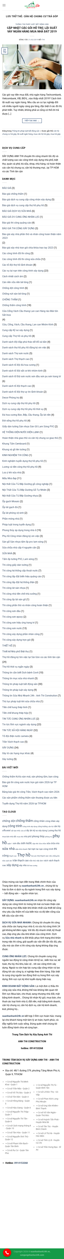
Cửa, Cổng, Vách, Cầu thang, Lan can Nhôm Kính (27, 324)
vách (46, 860)
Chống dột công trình (13, 288)
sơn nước (26, 843)
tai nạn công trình (44, 849)
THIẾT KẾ (7, 645)
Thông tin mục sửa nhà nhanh (18, 678)
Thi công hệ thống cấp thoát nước (20, 570)
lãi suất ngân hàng (25, 134)
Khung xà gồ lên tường (14, 449)
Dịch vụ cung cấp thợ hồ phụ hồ (19, 403)
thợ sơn (34, 856)
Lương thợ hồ (54, 830)
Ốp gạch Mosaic (10, 501)
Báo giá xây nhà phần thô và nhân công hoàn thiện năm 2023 (31, 236)
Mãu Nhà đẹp (9, 478)
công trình (15, 826)
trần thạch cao (21, 860)
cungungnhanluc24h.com (32, 1255)
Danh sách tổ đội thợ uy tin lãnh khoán (22, 391)
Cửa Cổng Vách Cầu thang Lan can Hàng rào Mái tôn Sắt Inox (30, 313)
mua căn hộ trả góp (41, 134)
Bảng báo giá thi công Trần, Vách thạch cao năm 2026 (30, 791)
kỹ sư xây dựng (40, 830)
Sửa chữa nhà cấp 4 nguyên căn (19, 547)
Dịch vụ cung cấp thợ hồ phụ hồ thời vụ (22, 409)
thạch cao (13, 856)
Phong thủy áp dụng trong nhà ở (19, 530)
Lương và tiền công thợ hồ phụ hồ (20, 466)
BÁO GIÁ (6, 188)
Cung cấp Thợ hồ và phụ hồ (16, 336)
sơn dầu (16, 843)
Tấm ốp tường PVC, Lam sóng (18, 559)
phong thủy (38, 836)
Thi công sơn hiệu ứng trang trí (18, 622)
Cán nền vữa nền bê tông (15, 282)
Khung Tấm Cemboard (14, 443)
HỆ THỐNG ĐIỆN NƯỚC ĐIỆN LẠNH (20, 432)
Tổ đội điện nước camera (15, 736)
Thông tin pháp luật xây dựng (17, 689)
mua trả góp (55, 134)
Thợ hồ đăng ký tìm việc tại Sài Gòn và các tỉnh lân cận (31, 657)
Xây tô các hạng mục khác (16, 753)
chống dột (8, 821)
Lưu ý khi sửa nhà (11, 472)
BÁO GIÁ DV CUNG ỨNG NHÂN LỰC (20, 216)
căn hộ (50, 827)
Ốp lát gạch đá (10, 507)
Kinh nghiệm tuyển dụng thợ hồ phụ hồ (22, 461)
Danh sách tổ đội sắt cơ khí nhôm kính (22, 370)
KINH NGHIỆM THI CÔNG (15, 455)
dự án (29, 830)
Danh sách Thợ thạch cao (15, 359)
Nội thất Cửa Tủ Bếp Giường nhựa (20, 495)
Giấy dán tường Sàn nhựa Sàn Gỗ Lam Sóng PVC (28, 426)
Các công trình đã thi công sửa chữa (21, 259)
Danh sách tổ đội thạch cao (16, 386)
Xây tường (7, 759)
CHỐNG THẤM (10, 299)
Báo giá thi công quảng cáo (16, 222)
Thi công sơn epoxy (12, 616)
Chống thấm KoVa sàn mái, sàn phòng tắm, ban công (30, 776)
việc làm (39, 861)
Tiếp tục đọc (32, 121)
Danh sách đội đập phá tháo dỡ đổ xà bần (24, 341)
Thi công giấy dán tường (15, 564)
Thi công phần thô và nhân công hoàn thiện (25, 605)
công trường (43, 826)
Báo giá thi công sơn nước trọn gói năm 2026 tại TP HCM (29, 784)
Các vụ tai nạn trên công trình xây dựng (22, 270)
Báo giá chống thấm (13, 193)
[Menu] (4, 5)
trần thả (32, 861)
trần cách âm (7, 861)
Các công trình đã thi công (16, 253)
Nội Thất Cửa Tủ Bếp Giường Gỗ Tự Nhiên (24, 489)
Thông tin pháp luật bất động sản (32, 24)
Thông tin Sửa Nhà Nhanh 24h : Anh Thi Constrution (29, 695)
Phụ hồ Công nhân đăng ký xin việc (20, 536)
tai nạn (31, 849)
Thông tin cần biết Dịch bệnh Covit (20, 672)
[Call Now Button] (7, 1253)
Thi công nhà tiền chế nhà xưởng (19, 593)
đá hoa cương (32, 866)
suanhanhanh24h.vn (26, 900)
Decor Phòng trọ (10, 397)
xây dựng (12, 865)
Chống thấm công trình (14, 305)
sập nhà (35, 844)
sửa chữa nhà (53, 843)
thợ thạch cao (42, 856)
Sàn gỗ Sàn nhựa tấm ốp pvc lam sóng (22, 541)
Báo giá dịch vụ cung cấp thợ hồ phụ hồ (23, 205)
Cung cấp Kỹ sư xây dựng (15, 330)
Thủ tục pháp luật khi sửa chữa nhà (21, 701)
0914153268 (21, 1163)
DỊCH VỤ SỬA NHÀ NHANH (16, 922)
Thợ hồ (24, 855)
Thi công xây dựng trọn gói (16, 639)
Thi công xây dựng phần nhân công (21, 634)
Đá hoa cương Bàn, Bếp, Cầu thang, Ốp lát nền (26, 414)
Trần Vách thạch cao (13, 741)
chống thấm (24, 821)
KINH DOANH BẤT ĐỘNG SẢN (18, 986)
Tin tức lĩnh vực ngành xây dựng (19, 724)
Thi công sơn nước (12, 628)
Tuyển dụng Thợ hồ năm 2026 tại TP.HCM (24, 803)
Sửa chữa (42, 844)
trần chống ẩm (54, 856)
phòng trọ (48, 837)
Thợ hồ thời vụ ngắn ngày (15, 666)
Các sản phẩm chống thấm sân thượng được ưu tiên (29, 797)
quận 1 (9, 844)
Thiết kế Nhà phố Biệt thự (15, 651)
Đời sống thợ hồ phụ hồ (14, 420)
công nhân (39, 821)
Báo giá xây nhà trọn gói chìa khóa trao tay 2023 (27, 247)
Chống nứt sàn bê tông (14, 293)
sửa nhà (8, 849)
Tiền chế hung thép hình (15, 707)
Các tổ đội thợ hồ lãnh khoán (17, 264)
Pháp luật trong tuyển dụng (16, 524)
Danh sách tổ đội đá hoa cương (19, 364)
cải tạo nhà (15, 831)
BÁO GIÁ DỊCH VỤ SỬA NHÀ (16, 211)
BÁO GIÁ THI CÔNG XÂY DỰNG (18, 228)
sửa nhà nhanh (21, 849)
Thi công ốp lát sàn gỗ (14, 599)
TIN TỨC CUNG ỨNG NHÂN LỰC (19, 718)
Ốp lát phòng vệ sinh (13, 512)
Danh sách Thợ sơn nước (15, 353)
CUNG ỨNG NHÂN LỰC (14, 956)
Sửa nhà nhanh (13, 937)
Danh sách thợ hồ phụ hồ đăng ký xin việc (24, 347)
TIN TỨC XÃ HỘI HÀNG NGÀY (17, 730)
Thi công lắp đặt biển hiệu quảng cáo (21, 576)
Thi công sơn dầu (11, 611)
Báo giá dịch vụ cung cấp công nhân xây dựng (26, 199)
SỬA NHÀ (7, 553)
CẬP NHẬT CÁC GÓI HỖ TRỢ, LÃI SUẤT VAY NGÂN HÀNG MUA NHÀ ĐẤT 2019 (32, 29)
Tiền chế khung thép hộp (15, 713)
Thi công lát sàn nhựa (13, 588)
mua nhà (20, 837)
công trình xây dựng (30, 827)
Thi (43, 40)
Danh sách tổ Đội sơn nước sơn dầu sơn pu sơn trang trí (31, 376)
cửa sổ (23, 831)
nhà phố (27, 836)
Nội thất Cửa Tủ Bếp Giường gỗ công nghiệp (25, 484)
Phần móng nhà (10, 518)
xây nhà (22, 865)
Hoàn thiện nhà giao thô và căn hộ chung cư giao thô (30, 438)
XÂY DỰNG (8, 747)
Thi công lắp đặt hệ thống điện (18, 582)
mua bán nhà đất (9, 837)
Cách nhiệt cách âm (12, 276)
